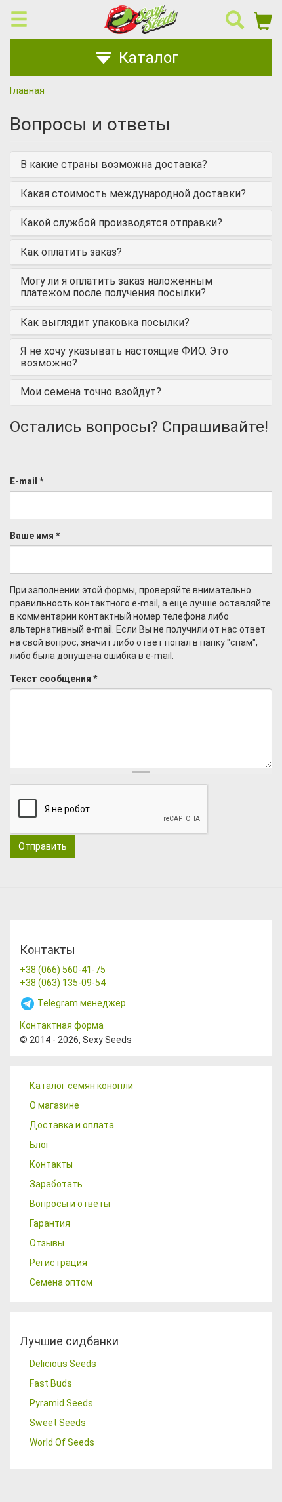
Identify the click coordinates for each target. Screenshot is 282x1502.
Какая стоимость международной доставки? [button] (133, 194)
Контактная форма (62, 1025)
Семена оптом (61, 1282)
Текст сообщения (53, 678)
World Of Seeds (62, 1442)
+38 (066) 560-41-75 (63, 969)
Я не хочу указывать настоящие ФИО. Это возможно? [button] (124, 357)
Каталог (149, 58)
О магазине (54, 1105)
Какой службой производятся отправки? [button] (121, 222)
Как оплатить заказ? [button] (71, 252)
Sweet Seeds (58, 1422)
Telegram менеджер (80, 1003)
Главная (27, 90)
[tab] (141, 164)
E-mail (26, 481)
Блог (40, 1144)
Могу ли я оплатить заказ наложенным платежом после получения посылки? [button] (116, 287)
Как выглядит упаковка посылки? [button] (105, 322)
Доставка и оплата (72, 1125)
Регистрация (58, 1262)
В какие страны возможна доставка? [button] (113, 164)
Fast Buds (51, 1383)
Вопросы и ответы (70, 1203)
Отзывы (47, 1243)
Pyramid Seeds (61, 1403)
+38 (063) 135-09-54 (63, 983)
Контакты (51, 1164)
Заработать (56, 1184)
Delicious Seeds (63, 1363)
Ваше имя (35, 535)
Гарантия (50, 1223)
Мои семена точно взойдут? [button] (90, 391)
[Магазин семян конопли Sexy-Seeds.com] (141, 19)
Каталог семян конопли (81, 1085)
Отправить (42, 846)
